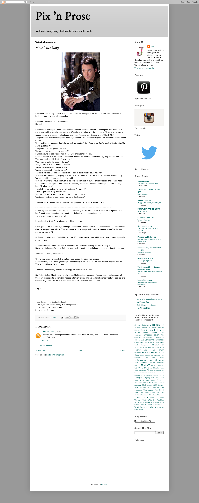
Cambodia (137, 335)
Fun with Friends (150, 352)
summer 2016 (140, 385)
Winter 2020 (138, 405)
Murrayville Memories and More (149, 299)
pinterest (143, 370)
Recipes (137, 375)
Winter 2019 (159, 402)
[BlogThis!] (69, 317)
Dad (152, 342)
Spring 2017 (139, 378)
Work (136, 410)
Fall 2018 (151, 347)
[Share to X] (72, 317)
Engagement (145, 345)
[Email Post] (62, 317)
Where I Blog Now (144, 220)
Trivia (152, 397)
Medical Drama (147, 362)
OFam (144, 368)
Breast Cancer (150, 332)
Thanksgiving (148, 390)
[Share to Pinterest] (77, 317)
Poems (152, 370)
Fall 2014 (155, 345)
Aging (154, 327)
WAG (144, 400)
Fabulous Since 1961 (146, 218)
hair (162, 355)
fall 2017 (143, 347)
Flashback (137, 352)
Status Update (150, 380)
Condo (150, 337)
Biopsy (136, 330)
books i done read (145, 280)
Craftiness (160, 340)
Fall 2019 (160, 347)
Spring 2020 (139, 380)
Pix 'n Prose (62, 16)
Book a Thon (146, 330)
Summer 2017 (152, 385)
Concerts (145, 337)
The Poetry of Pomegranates (148, 183)
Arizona (161, 327)
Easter (136, 345)
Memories (160, 363)
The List (160, 392)
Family (160, 350)
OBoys (137, 368)
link (156, 360)
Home (81, 351)
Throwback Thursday (156, 395)
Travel (145, 397)
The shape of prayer (145, 261)
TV (156, 397)
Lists (136, 363)
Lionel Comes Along (144, 252)
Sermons (149, 375)
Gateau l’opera (143, 194)
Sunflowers (138, 390)
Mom (136, 365)
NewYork (161, 365)
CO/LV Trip (159, 335)
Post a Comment (45, 346)
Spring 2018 (149, 378)
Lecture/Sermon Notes (143, 360)
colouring (137, 337)
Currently (138, 343)
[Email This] (66, 317)
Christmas (148, 335)
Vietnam (137, 400)
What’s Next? (142, 211)
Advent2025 (146, 327)
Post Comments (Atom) (55, 355)
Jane (152, 46)
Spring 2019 (159, 378)
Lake (162, 357)
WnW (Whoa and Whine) (145, 407)
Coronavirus (150, 340)
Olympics (156, 368)
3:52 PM (45, 341)
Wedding (160, 400)
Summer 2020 (158, 387)
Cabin (162, 332)
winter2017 (159, 405)
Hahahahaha (155, 355)
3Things (155, 324)
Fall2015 (137, 350)
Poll (156, 370)
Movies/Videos (148, 365)
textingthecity (143, 181)
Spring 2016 (158, 375)
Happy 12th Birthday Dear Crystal (149, 203)
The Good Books (147, 392)
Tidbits (137, 397)
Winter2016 (149, 405)
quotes (150, 373)
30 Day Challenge (141, 325)
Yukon (141, 410)
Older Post (121, 351)
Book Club (159, 330)
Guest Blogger (145, 355)
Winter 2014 (139, 402)
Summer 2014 (145, 383)
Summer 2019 (145, 388)
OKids (150, 368)
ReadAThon (159, 373)
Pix (148, 370)
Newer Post (40, 351)
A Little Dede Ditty (145, 201)
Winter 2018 (150, 402)
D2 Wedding (146, 342)
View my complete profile (144, 68)
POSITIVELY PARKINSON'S (149, 209)
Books (137, 332)
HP (147, 357)
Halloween (137, 357)
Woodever (160, 407)
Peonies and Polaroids (147, 237)
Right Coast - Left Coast (146, 305)
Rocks (143, 375)
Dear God (159, 342)
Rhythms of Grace (145, 259)
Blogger (104, 484)
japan (154, 357)
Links (161, 360)
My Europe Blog (143, 302)
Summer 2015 (158, 383)
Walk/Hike (151, 400)
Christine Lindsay (49, 332)
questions (143, 373)
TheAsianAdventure (141, 395)
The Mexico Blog (143, 308)
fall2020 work (149, 350)
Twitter (161, 397)
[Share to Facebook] (75, 317)
